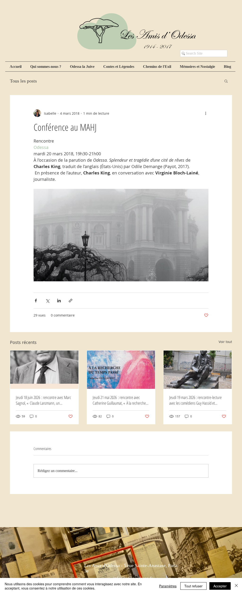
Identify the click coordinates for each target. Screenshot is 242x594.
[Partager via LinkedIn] (59, 300)
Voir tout (225, 341)
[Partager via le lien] (70, 300)
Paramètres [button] (168, 586)
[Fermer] (236, 586)
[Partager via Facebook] (36, 300)
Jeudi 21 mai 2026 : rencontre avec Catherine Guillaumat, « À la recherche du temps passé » (119, 400)
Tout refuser (193, 586)
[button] (226, 81)
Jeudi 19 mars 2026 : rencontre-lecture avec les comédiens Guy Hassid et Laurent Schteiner (195, 400)
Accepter (220, 586)
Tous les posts (23, 80)
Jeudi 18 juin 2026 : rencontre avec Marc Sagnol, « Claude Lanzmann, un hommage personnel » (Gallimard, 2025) (44, 400)
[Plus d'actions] (205, 113)
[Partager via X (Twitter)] (47, 300)
